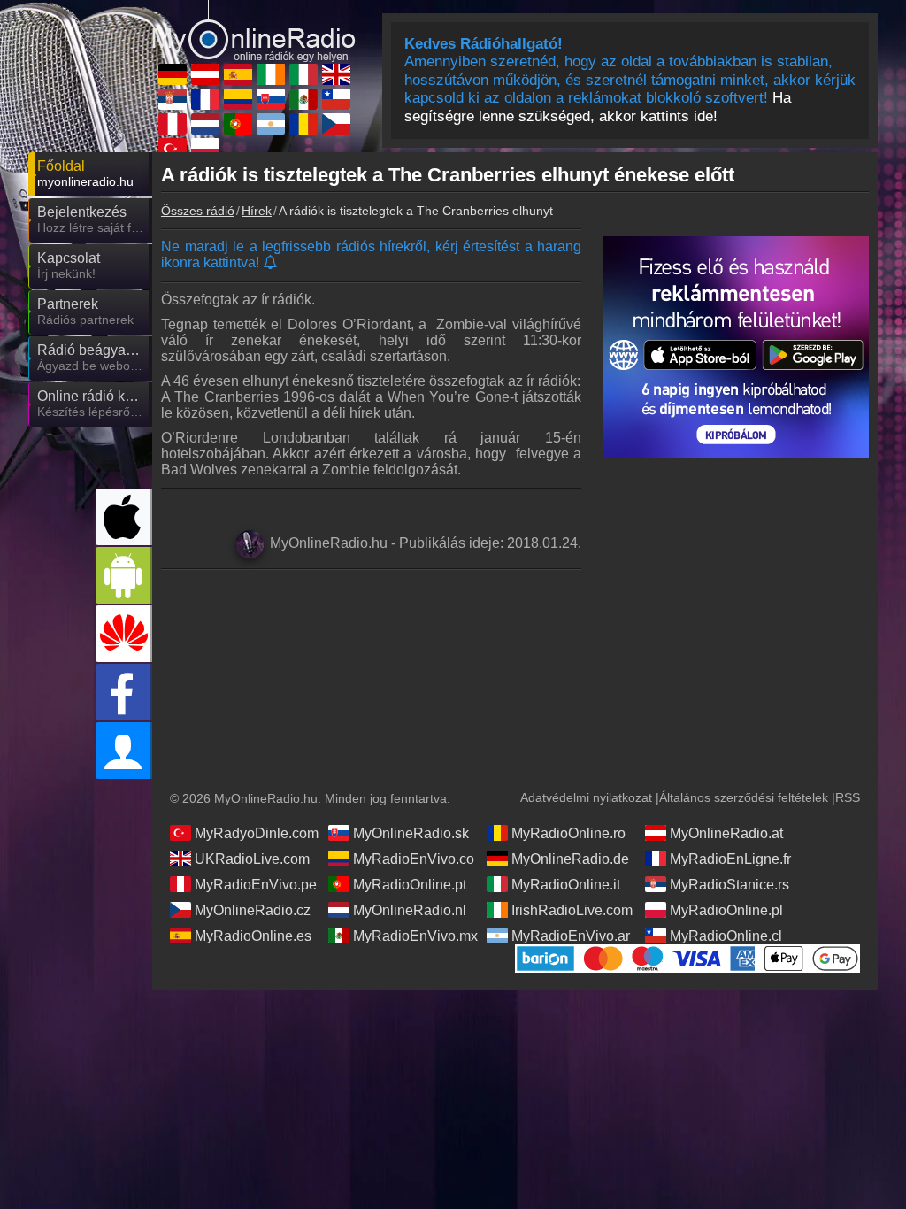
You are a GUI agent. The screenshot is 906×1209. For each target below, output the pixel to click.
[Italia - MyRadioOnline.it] (303, 74)
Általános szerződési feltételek (743, 797)
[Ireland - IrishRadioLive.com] (271, 74)
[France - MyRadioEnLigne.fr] (205, 99)
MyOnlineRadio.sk (411, 833)
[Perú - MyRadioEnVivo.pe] (172, 124)
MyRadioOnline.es (253, 935)
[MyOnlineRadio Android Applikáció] (124, 575)
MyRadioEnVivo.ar (570, 935)
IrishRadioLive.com (572, 910)
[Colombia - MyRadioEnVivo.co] (238, 99)
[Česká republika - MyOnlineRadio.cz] (336, 124)
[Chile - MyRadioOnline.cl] (336, 99)
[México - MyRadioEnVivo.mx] (303, 99)
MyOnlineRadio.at (726, 833)
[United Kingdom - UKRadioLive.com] (336, 74)
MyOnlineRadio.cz (253, 910)
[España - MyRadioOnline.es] (238, 74)
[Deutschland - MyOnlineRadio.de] (172, 74)
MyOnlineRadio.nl (409, 910)
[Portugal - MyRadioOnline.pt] (238, 124)
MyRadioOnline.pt (409, 884)
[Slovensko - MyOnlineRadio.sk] (271, 99)
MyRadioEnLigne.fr (730, 858)
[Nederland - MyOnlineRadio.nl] (205, 124)
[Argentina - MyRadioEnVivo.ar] (271, 124)
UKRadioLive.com (252, 858)
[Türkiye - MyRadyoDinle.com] (172, 148)
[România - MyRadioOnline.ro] (303, 124)
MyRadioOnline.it (565, 884)
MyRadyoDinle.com (257, 833)
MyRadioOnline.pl (726, 910)
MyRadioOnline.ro (568, 833)
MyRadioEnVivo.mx (415, 935)
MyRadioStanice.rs (729, 884)
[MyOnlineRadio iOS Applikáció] (124, 517)
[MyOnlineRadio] (254, 30)
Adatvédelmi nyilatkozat (586, 797)
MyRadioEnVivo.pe (256, 884)
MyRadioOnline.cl (726, 935)
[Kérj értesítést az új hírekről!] (271, 263)
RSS (847, 797)
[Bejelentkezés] (124, 750)
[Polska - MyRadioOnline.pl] (205, 148)
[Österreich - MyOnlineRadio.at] (205, 74)
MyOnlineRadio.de (570, 858)
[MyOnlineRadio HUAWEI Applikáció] (124, 633)
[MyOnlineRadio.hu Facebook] (124, 692)
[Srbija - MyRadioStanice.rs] (172, 99)
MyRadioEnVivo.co (413, 858)
